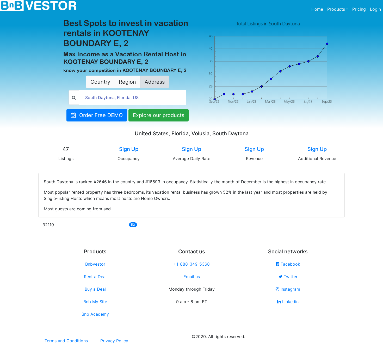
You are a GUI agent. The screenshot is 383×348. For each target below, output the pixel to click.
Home (318, 9)
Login (375, 9)
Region (127, 82)
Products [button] (336, 9)
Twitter (290, 276)
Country (100, 82)
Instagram (289, 289)
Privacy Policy (114, 340)
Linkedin (290, 301)
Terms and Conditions (66, 340)
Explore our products (158, 115)
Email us (191, 276)
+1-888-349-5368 (192, 264)
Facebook (289, 264)
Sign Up (128, 149)
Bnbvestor (95, 264)
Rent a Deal (95, 276)
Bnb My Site (95, 301)
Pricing (359, 9)
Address (155, 82)
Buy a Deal (95, 289)
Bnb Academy (95, 314)
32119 (48, 224)
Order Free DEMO (99, 115)
